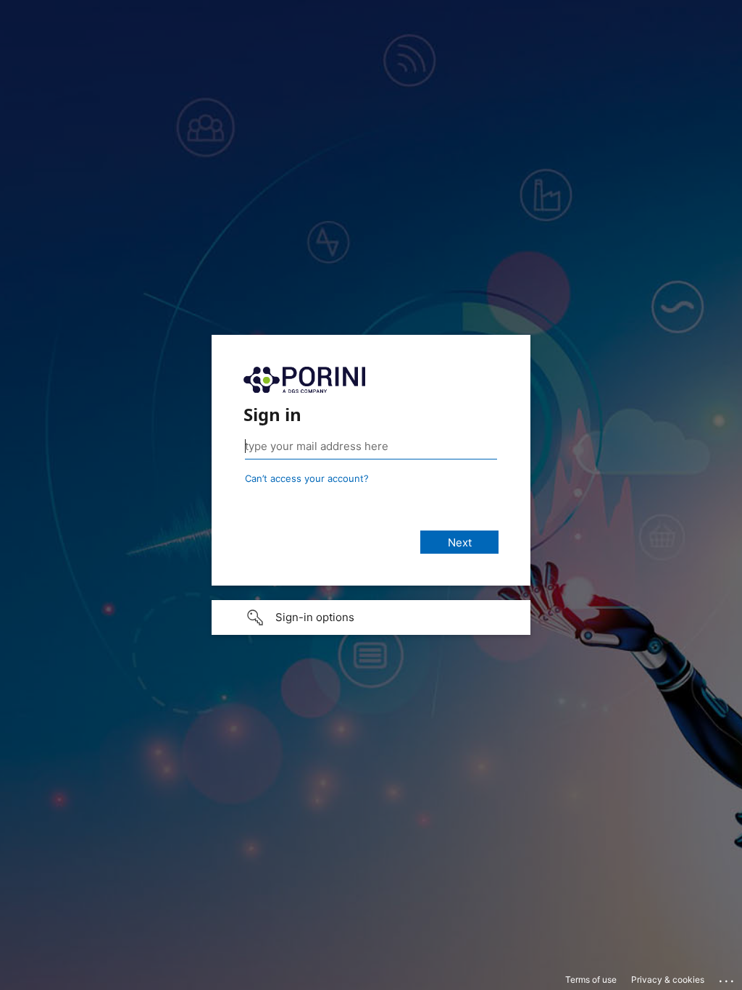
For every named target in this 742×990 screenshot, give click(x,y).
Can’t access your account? (307, 478)
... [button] (727, 977)
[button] (371, 617)
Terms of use (591, 979)
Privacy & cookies (667, 979)
